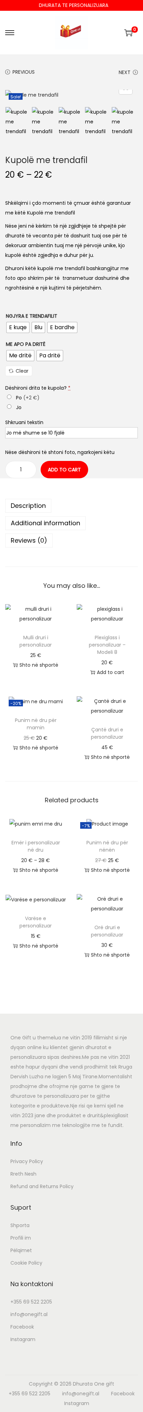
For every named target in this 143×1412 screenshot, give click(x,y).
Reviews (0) (29, 540)
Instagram (22, 1339)
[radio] (18, 327)
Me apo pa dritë (25, 344)
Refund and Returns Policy (42, 1186)
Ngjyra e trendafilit (31, 316)
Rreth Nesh (23, 1173)
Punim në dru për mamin (36, 724)
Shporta (20, 1225)
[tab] (71, 506)
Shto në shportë (38, 665)
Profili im (20, 1237)
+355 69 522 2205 (31, 1301)
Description (28, 505)
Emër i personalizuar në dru (35, 846)
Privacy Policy (26, 1161)
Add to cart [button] (110, 672)
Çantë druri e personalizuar (107, 733)
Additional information (45, 523)
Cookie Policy (26, 1262)
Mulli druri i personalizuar (35, 641)
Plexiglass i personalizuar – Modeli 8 (107, 645)
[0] (128, 33)
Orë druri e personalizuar (107, 931)
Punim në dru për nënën (107, 846)
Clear (22, 370)
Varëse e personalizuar (35, 922)
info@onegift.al (29, 1314)
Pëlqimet (21, 1250)
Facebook (22, 1326)
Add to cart (64, 469)
